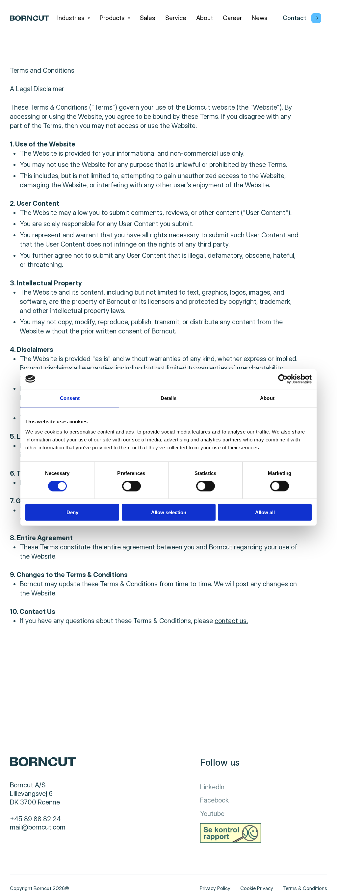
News (260, 18)
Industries (71, 18)
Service (175, 18)
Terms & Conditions (305, 888)
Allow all (265, 512)
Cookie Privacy (256, 888)
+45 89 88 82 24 (35, 819)
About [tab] (267, 398)
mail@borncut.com (37, 827)
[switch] (126, 484)
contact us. (231, 621)
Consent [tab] (70, 398)
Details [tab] (169, 398)
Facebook (214, 800)
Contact (294, 18)
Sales (147, 18)
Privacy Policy (215, 888)
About (204, 18)
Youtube (212, 814)
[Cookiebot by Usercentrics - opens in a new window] (283, 379)
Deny (72, 512)
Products (112, 18)
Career (232, 18)
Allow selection (168, 512)
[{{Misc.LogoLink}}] (29, 18)
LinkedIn (212, 787)
